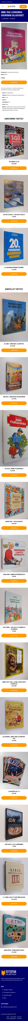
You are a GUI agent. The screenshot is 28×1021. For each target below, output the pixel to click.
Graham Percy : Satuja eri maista (14, 521)
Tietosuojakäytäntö (11, 1018)
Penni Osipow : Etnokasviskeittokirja (14, 950)
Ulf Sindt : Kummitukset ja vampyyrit (14, 344)
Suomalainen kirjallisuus (9, 992)
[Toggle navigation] (2, 6)
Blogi (4, 998)
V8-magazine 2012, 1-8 (14, 791)
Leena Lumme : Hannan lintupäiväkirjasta (14, 574)
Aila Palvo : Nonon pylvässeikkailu (14, 468)
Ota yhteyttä (13, 1017)
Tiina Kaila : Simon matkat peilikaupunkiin (14, 397)
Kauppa (23, 6)
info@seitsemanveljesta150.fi (6, 1)
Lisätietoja (14, 82)
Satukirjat (12, 18)
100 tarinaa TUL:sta (14, 161)
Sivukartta (19, 1018)
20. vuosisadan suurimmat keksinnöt (14, 267)
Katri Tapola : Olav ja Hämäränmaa (14, 844)
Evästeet (19, 1017)
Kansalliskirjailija (7, 995)
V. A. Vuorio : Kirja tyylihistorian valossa (14, 897)
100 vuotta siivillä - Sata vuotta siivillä (14, 214)
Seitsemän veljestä (8, 989)
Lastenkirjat (5, 18)
